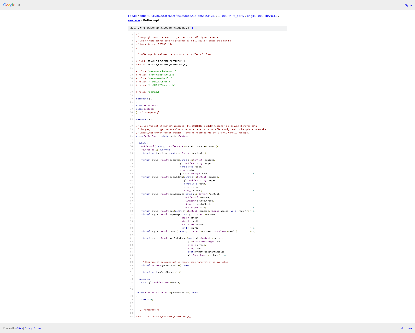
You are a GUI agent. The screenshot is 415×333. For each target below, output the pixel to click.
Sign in (408, 5)
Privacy (28, 328)
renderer (134, 20)
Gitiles (19, 328)
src (223, 16)
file (194, 28)
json (409, 328)
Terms (37, 328)
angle (251, 16)
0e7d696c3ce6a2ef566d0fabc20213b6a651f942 (183, 16)
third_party (236, 16)
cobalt (132, 16)
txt (401, 328)
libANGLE (270, 16)
